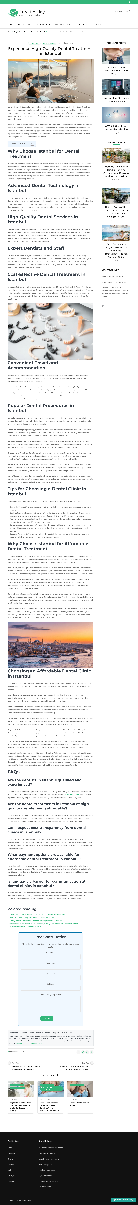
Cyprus (10, 1159)
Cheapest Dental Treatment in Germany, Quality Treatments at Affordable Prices (43, 923)
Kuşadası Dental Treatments (47, 1089)
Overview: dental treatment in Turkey (25, 927)
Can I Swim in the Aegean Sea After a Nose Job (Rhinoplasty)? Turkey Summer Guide (116, 250)
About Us (83, 25)
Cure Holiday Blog (64, 25)
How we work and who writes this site (31, 1043)
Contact (97, 25)
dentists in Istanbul (71, 794)
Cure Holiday (32, 11)
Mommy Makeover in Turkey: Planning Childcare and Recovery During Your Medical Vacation (116, 173)
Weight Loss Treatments (49, 1159)
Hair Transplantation (47, 1164)
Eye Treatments (46, 1175)
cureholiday (13, 1051)
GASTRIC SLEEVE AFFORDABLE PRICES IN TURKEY (116, 70)
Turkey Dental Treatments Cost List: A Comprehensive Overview (36, 920)
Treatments (42, 25)
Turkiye (10, 1148)
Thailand (11, 1153)
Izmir (9, 1170)
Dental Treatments (49, 43)
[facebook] (78, 1052)
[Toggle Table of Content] (31, 144)
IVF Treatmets (45, 1187)
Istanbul (11, 1164)
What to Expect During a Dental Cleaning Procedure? (31, 917)
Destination (24, 25)
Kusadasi (11, 1181)
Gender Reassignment (48, 1181)
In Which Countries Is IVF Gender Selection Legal (116, 129)
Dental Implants (17, 1088)
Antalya (11, 1175)
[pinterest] (92, 1052)
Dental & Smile (34, 43)
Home (10, 25)
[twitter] (83, 1052)
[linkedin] (87, 1052)
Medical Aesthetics (47, 1170)
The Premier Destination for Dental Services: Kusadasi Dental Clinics (37, 914)
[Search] (129, 2)
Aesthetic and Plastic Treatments (53, 1148)
